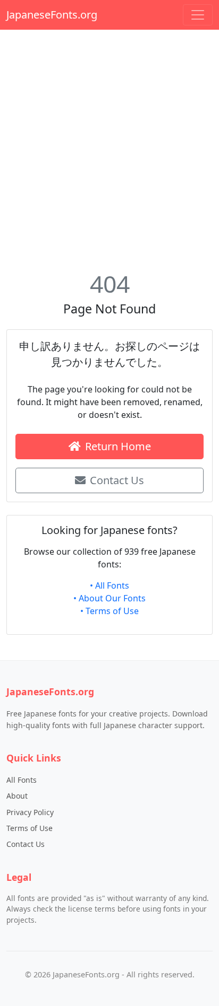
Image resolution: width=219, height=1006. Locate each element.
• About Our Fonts (109, 598)
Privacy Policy (30, 812)
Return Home (118, 446)
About (17, 796)
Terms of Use (29, 828)
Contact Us (117, 480)
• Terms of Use (109, 611)
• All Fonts (109, 585)
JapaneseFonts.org (51, 14)
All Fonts (21, 780)
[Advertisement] (109, 147)
